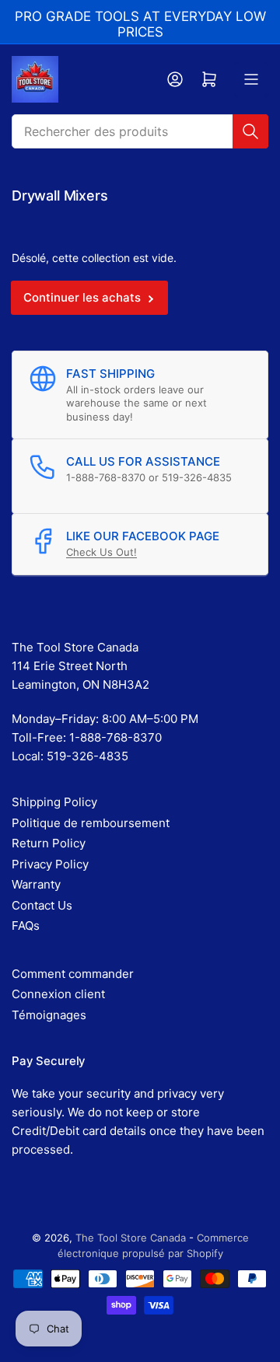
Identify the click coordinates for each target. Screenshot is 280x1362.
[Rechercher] (250, 131)
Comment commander (73, 973)
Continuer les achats (82, 297)
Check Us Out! (101, 552)
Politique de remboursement (91, 822)
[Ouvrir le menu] (251, 79)
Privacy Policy (50, 864)
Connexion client (58, 994)
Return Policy (49, 843)
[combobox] (140, 131)
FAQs (26, 925)
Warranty (36, 884)
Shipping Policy (54, 801)
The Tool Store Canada (130, 1237)
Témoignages (49, 1015)
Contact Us (42, 905)
